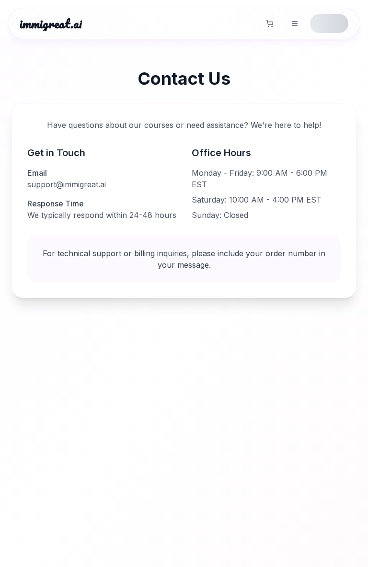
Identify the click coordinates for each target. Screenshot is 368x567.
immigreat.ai (51, 23)
